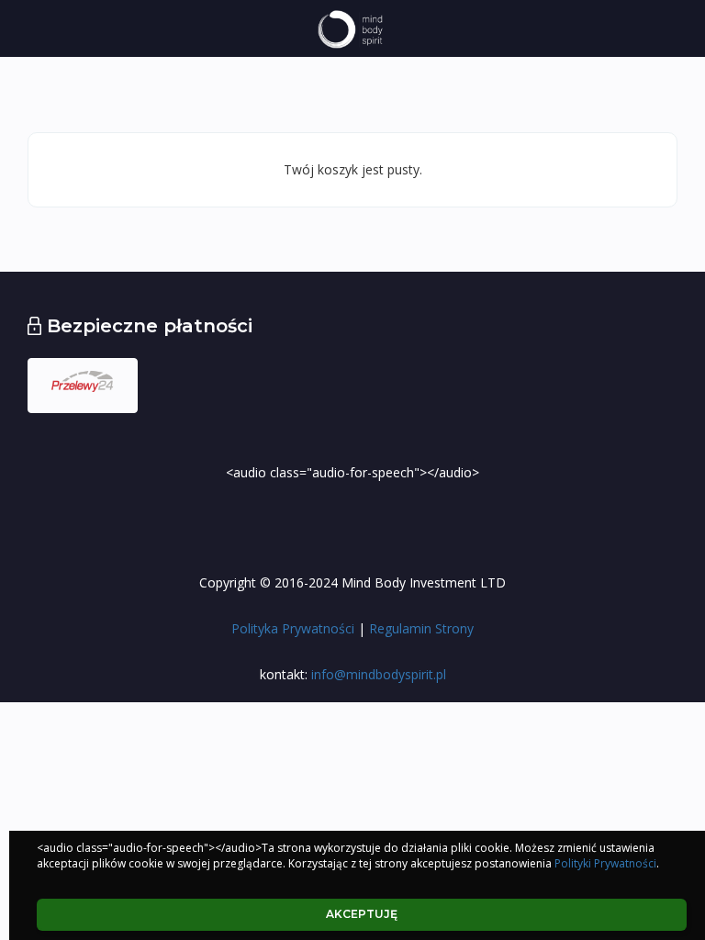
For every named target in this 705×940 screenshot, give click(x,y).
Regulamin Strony (421, 628)
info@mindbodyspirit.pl (377, 674)
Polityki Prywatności (605, 863)
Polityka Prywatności (292, 628)
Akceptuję (361, 914)
